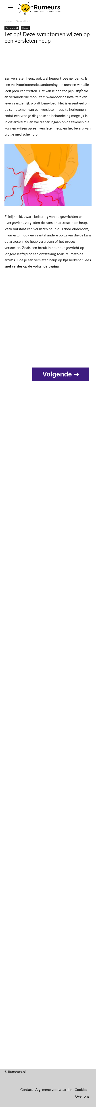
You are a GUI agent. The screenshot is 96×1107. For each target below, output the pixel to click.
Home (8, 21)
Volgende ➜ (60, 374)
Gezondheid (23, 21)
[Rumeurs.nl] (39, 8)
